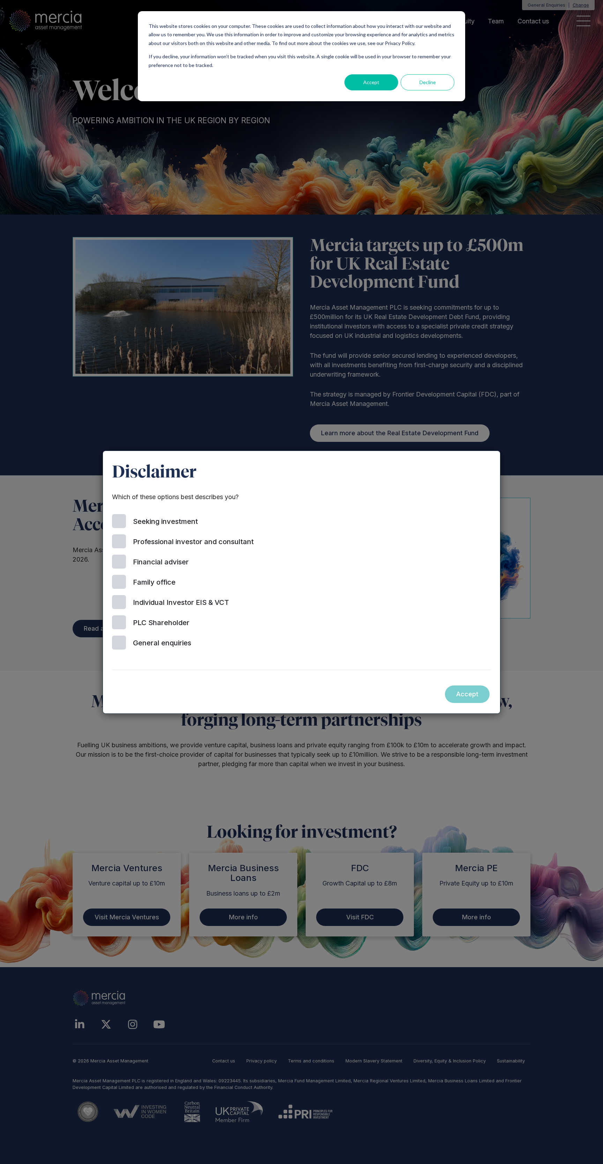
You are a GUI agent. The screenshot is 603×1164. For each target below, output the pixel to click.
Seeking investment (165, 521)
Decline (427, 82)
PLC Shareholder (161, 622)
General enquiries (162, 643)
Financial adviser (161, 562)
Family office (154, 582)
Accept (371, 82)
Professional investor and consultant (193, 541)
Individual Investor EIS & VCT (181, 602)
